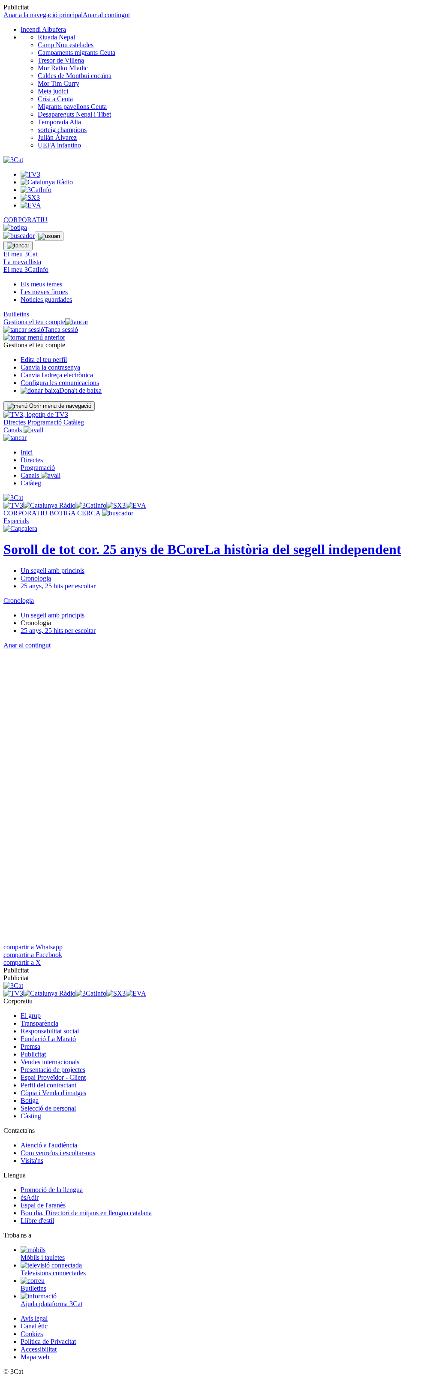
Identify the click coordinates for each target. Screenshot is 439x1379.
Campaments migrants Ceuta (76, 52)
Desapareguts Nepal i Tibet (74, 114)
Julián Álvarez (57, 137)
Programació (45, 422)
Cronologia (36, 578)
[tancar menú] (15, 437)
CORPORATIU (25, 219)
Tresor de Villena (61, 60)
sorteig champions (62, 129)
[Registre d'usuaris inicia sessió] (49, 236)
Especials (16, 520)
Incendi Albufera (43, 29)
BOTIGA (63, 513)
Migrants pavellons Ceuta (72, 106)
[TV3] (35, 414)
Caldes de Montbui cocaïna (74, 75)
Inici (27, 452)
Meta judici (53, 91)
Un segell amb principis (52, 570)
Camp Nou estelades (65, 44)
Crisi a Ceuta (55, 98)
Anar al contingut (106, 14)
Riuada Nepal (56, 37)
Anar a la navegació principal (43, 14)
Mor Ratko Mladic (63, 68)
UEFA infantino (59, 145)
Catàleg (73, 422)
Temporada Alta (59, 122)
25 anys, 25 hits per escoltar (58, 586)
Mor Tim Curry (58, 83)
